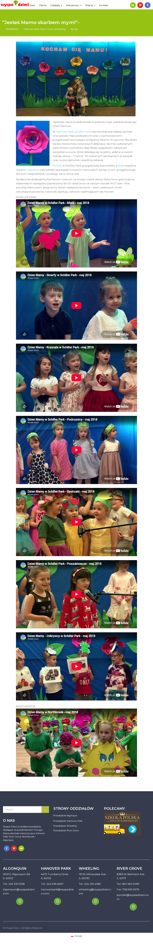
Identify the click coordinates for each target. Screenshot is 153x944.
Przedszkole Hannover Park (67, 821)
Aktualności (72, 5)
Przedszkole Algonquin (65, 815)
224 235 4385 (92, 883)
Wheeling (59, 29)
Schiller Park (83, 131)
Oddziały (55, 5)
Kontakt (103, 5)
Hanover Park (31, 29)
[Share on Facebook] (124, 780)
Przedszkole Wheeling (65, 826)
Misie (121, 165)
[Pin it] (131, 780)
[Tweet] (127, 780)
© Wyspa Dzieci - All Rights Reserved (22, 928)
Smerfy (57, 165)
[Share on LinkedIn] (135, 780)
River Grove (46, 29)
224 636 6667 (55, 883)
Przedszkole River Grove (66, 830)
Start (32, 5)
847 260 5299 (130, 883)
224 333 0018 (17, 883)
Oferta (42, 5)
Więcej (89, 5)
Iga (76, 29)
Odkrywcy (32, 169)
